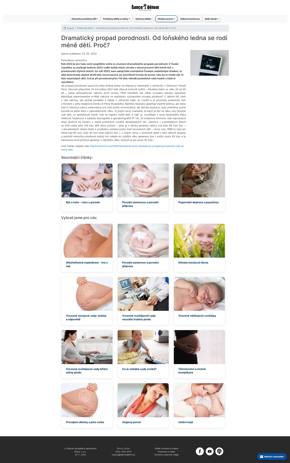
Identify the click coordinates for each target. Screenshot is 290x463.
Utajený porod (131, 422)
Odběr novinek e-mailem (166, 448)
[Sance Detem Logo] (145, 6)
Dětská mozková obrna (193, 262)
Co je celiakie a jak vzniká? (139, 369)
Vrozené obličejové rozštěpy (197, 315)
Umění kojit (185, 422)
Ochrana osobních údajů (166, 454)
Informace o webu (166, 451)
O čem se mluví (85, 28)
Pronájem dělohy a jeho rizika (85, 422)
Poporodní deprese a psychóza (198, 202)
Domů (70, 28)
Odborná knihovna (190, 19)
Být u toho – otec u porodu (83, 202)
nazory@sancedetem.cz (123, 454)
